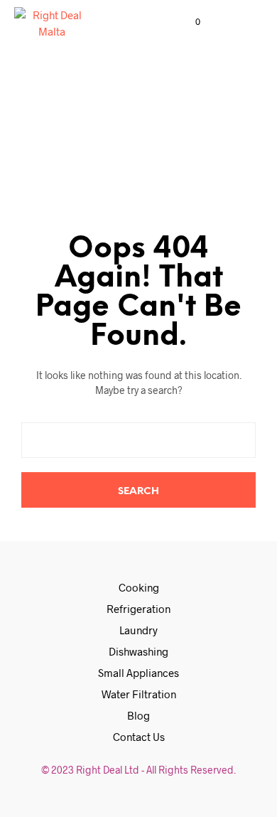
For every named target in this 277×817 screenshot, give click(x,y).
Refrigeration (138, 608)
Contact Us (139, 736)
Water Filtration (139, 694)
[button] (188, 22)
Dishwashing (138, 651)
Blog (138, 715)
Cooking (139, 587)
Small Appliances (138, 672)
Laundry (138, 630)
